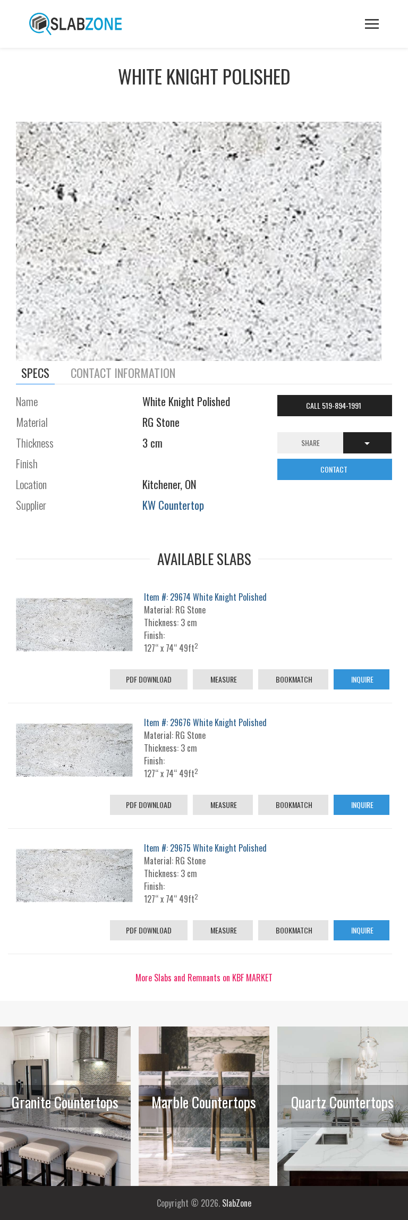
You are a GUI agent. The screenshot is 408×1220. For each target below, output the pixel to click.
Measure (223, 679)
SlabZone (236, 1203)
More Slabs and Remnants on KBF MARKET (204, 977)
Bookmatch (293, 679)
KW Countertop (173, 505)
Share (310, 442)
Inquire (361, 679)
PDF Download (149, 679)
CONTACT (334, 469)
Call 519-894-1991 (334, 405)
